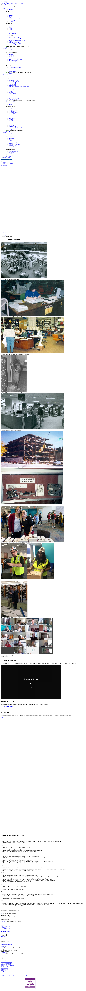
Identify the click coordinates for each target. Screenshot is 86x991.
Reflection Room (12, 85)
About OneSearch (12, 33)
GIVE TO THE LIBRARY (8, 706)
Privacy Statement (4, 968)
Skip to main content (5, 1)
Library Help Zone (13, 113)
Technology (11, 68)
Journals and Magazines (14, 18)
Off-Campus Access (13, 126)
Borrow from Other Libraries (15, 70)
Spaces (2, 925)
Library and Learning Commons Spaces (17, 81)
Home (4, 232)
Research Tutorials (12, 125)
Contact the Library (13, 142)
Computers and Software (14, 98)
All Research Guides (13, 37)
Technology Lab (12, 84)
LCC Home (4, 2)
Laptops (10, 91)
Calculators (11, 92)
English (10, 41)
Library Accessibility (13, 110)
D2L (16, 3)
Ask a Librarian (12, 111)
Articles (10, 16)
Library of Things (12, 71)
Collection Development (14, 146)
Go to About (11, 133)
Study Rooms (12, 83)
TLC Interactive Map (5, 926)
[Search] (1, 161)
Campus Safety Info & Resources (9, 972)
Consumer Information (5, 960)
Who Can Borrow (12, 56)
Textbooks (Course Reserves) (15, 67)
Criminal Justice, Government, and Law (17, 40)
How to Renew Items (13, 61)
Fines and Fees (12, 63)
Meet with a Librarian (13, 112)
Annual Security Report (6, 964)
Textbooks (11, 21)
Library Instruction (13, 151)
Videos (10, 27)
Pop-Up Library (12, 152)
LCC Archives (12, 32)
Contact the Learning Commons (8, 939)
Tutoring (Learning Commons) (15, 127)
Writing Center (12, 129)
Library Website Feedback (6, 928)
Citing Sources (12, 118)
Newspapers (11, 20)
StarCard (3, 921)
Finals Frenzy (11, 153)
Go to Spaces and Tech (13, 80)
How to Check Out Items (14, 58)
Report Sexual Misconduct (6, 962)
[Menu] (14, 6)
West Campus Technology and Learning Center (19, 86)
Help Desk (3, 971)
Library (4, 233)
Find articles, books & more (6, 159)
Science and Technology (14, 43)
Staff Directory (12, 140)
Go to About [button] (8, 156)
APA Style (11, 120)
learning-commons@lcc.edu (6, 944)
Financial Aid (3, 970)
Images (10, 28)
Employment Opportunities (6, 963)
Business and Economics (14, 39)
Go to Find (11, 9)
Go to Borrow (12, 49)
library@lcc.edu (4, 936)
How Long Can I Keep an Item (15, 59)
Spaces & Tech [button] (6, 74)
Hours (10, 139)
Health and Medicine (13, 42)
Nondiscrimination (4, 969)
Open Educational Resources (15, 25)
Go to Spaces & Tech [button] (10, 101)
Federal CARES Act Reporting (7, 965)
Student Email (10, 3)
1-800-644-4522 (4, 946)
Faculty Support (6, 157)
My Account (11, 55)
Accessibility (11, 143)
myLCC (3, 3)
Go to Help (11, 104)
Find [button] (4, 8)
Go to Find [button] (8, 47)
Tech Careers (11, 45)
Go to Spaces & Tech (13, 76)
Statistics (10, 29)
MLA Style (11, 119)
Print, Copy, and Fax (13, 99)
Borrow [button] (5, 48)
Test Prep (11, 30)
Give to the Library (13, 145)
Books (10, 17)
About (4, 235)
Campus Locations (4, 952)
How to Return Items (13, 60)
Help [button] (4, 103)
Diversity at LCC (4, 966)
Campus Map (3, 927)
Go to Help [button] (8, 131)
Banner (21, 3)
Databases (11, 15)
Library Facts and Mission (14, 144)
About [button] (4, 132)
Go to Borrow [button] (9, 73)
